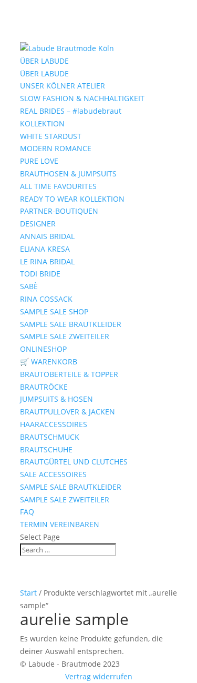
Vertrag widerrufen (98, 676)
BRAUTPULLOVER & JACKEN (67, 412)
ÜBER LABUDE (44, 61)
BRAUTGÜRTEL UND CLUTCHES (74, 462)
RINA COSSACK (46, 299)
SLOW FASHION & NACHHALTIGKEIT (82, 98)
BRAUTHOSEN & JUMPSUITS (68, 174)
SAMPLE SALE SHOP (54, 311)
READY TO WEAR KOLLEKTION (72, 199)
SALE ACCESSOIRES (53, 474)
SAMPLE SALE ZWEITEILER (64, 336)
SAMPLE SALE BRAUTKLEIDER (70, 324)
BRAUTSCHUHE (46, 449)
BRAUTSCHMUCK (49, 437)
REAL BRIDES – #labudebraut (70, 111)
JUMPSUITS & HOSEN (56, 399)
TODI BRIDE (40, 274)
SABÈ (29, 286)
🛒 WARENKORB (48, 362)
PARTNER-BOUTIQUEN (59, 211)
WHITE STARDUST (50, 136)
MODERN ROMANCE (55, 148)
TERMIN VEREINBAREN (59, 524)
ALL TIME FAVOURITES (58, 186)
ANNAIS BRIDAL (47, 236)
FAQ (27, 512)
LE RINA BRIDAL (47, 261)
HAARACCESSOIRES (53, 424)
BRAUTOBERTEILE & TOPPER (69, 374)
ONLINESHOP (43, 349)
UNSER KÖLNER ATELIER (62, 86)
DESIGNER (38, 224)
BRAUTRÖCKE (44, 387)
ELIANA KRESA (45, 249)
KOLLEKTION (42, 123)
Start (28, 593)
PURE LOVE (39, 161)
